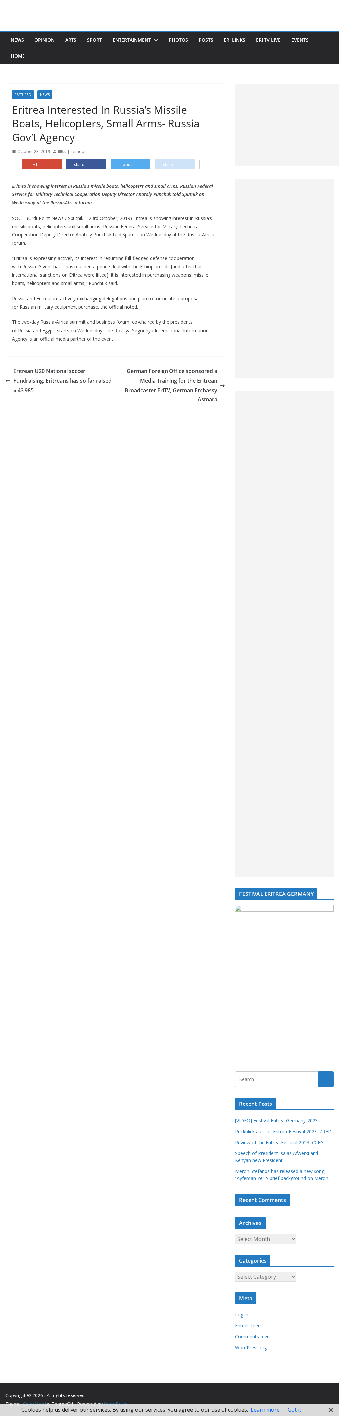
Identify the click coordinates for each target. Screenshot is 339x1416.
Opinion (44, 40)
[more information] (203, 165)
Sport (94, 40)
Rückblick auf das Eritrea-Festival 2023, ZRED (283, 1131)
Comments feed (252, 1336)
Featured (23, 94)
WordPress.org (251, 1347)
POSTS (206, 40)
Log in (241, 1315)
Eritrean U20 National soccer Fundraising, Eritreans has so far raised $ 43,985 (62, 380)
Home (18, 56)
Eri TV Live (268, 40)
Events (300, 40)
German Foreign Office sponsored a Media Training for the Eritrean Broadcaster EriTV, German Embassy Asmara (171, 385)
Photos (178, 40)
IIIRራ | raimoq (71, 151)
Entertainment (132, 40)
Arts (70, 40)
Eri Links (234, 40)
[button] (154, 40)
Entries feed (248, 1325)
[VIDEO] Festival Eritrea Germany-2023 (276, 1120)
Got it (294, 1409)
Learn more (265, 1409)
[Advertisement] (287, 125)
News (17, 40)
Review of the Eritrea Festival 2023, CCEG (279, 1142)
